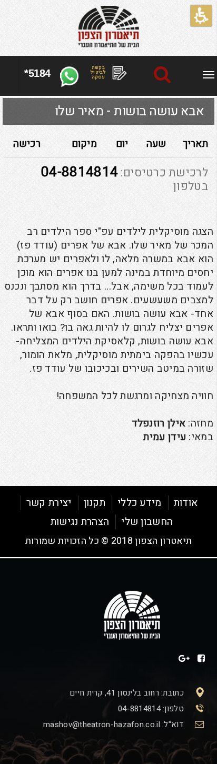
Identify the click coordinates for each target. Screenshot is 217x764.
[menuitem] (208, 73)
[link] (208, 75)
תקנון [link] (95, 502)
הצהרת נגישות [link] (80, 521)
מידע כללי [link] (139, 502)
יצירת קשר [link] (49, 502)
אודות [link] (186, 502)
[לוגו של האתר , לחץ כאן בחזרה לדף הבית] (108, 26)
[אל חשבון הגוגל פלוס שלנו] (184, 658)
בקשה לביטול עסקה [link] (98, 72)
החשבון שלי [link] (147, 521)
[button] (201, 15)
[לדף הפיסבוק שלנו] (201, 658)
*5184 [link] (37, 73)
